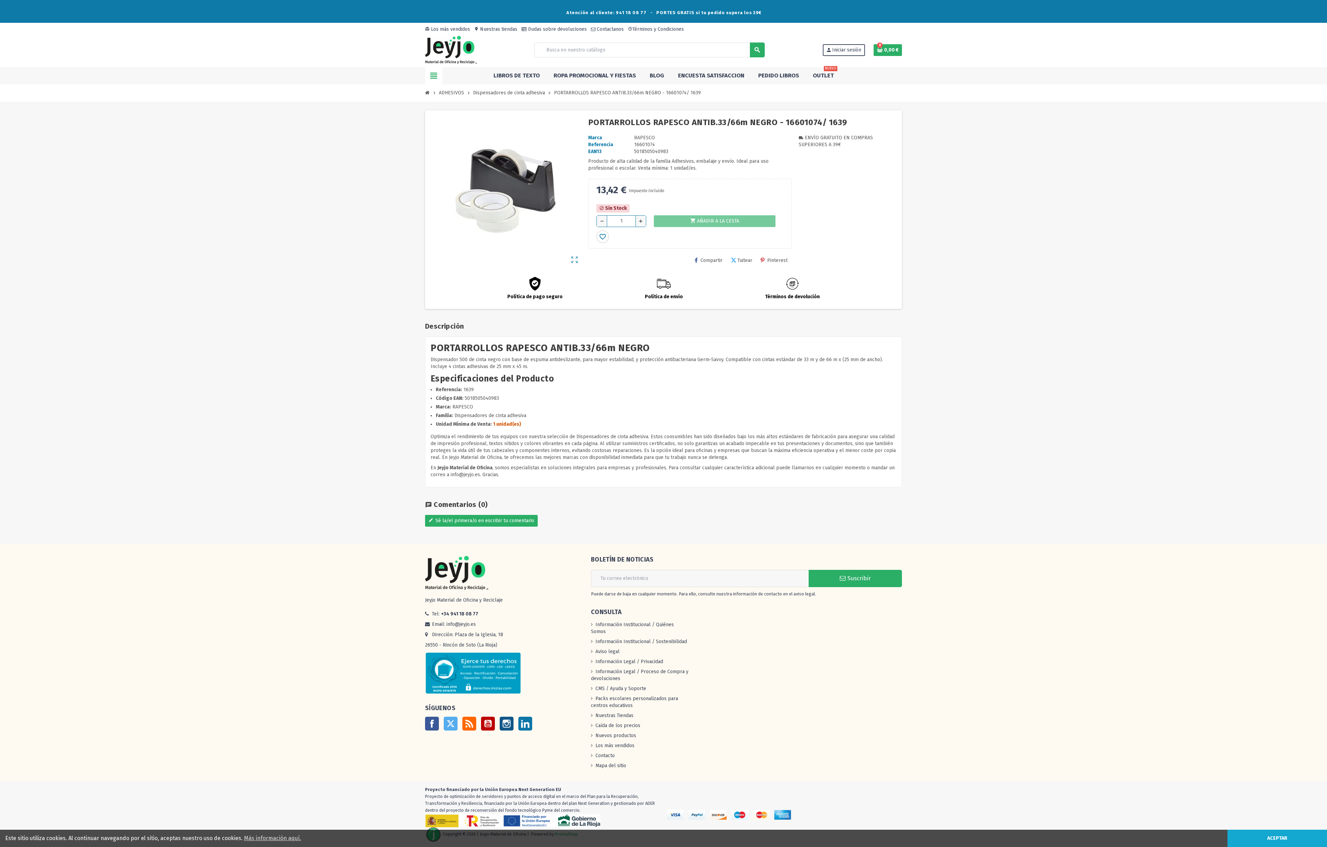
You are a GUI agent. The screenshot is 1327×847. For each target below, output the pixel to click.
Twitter (451, 724)
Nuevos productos (615, 735)
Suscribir (858, 578)
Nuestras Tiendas (614, 715)
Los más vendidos (447, 29)
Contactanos (609, 29)
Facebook (432, 724)
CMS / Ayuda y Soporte (620, 688)
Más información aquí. (272, 838)
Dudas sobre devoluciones (557, 29)
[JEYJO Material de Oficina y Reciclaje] (451, 50)
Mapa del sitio (610, 766)
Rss (469, 724)
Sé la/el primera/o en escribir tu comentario (481, 521)
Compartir (711, 260)
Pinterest (777, 260)
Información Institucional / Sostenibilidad (641, 641)
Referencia (600, 145)
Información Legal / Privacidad (629, 662)
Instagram (507, 724)
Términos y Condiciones (656, 29)
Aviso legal (607, 652)
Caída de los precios (617, 725)
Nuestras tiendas (495, 29)
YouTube (488, 724)
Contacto (605, 756)
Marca (595, 138)
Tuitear (744, 260)
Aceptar (1277, 838)
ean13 (595, 151)
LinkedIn (525, 724)
